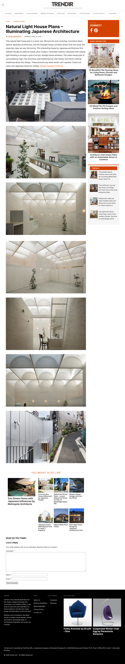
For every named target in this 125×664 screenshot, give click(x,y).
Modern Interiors (47, 13)
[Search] (3, 5)
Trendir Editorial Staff (14, 36)
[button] (46, 95)
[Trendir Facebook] (91, 30)
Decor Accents (99, 13)
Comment (10, 551)
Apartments (19, 13)
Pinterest (53, 603)
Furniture (61, 13)
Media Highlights (39, 606)
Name (8, 575)
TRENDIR (62, 4)
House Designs (32, 13)
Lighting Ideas (85, 13)
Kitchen (8, 13)
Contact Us (37, 612)
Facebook (53, 600)
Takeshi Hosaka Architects (51, 66)
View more (113, 13)
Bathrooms (72, 13)
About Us (37, 600)
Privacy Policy (38, 609)
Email (8, 579)
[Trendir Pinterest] (96, 30)
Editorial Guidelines (40, 603)
